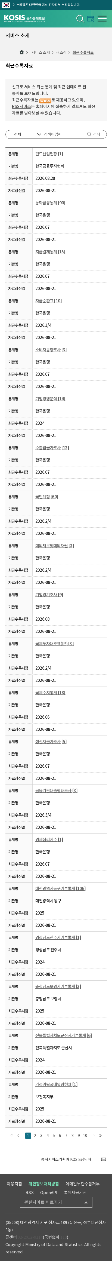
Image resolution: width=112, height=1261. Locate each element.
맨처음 (12, 1136)
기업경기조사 (49, 594)
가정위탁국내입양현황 (56, 1084)
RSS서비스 (21, 106)
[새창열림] (103, 1159)
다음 (94, 1136)
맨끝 (100, 1136)
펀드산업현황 (49, 153)
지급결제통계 (50, 251)
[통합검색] (79, 18)
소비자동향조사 (51, 349)
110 (63, 1237)
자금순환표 (48, 300)
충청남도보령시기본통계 (58, 986)
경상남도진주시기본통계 (58, 937)
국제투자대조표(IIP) (54, 643)
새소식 (61, 52)
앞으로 (18, 1136)
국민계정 (46, 496)
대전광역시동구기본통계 (60, 888)
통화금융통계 (50, 202)
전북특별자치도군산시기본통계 (63, 1035)
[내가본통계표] (91, 19)
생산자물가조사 (51, 741)
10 (85, 1135)
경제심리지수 (49, 839)
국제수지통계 (50, 692)
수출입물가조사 (52, 447)
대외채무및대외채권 (54, 545)
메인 (21, 52)
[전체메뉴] (102, 18)
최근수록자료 (83, 52)
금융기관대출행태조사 (56, 790)
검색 (96, 134)
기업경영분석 (50, 398)
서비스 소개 (41, 52)
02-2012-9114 (30, 1237)
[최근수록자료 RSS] (45, 100)
